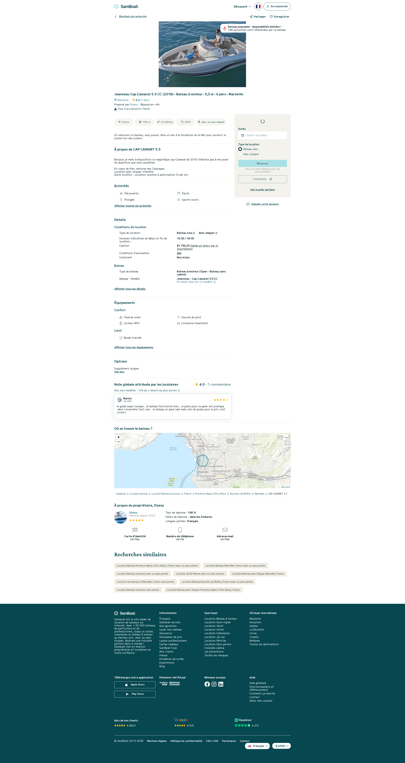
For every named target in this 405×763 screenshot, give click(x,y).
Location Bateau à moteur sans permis (138, 589)
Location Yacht (213, 625)
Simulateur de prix (170, 636)
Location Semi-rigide (217, 622)
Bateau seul (250, 149)
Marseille (255, 618)
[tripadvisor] (243, 720)
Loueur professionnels (173, 640)
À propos (164, 618)
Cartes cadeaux (168, 644)
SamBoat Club (168, 647)
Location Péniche (215, 640)
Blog (162, 666)
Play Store (137, 693)
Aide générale (257, 682)
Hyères (253, 625)
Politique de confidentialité (186, 741)
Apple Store (137, 684)
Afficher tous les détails (130, 288)
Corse (253, 633)
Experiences (166, 662)
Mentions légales (157, 741)
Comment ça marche (262, 693)
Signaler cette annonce (265, 204)
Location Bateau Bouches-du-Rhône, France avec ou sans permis (217, 581)
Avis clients (166, 651)
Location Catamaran (217, 633)
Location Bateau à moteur (220, 618)
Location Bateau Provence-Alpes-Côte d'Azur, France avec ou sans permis (157, 565)
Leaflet (287, 487)
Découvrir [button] (240, 6)
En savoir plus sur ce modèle (195, 281)
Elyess (134, 104)
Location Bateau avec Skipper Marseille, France (258, 573)
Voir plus (119, 371)
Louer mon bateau (170, 629)
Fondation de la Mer (171, 658)
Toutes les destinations (264, 644)
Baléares (254, 640)
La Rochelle (256, 629)
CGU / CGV (212, 741)
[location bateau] (126, 6)
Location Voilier (214, 629)
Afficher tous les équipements (133, 347)
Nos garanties (168, 625)
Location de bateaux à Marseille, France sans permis (145, 581)
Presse (163, 655)
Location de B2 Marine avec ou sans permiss (200, 573)
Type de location (248, 144)
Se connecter (279, 6)
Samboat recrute (169, 622)
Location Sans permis (217, 644)
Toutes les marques (216, 655)
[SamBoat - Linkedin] (221, 684)
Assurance (165, 633)
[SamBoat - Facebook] (207, 684)
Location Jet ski (214, 636)
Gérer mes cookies (260, 700)
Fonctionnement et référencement (261, 688)
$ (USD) (280, 746)
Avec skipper (251, 154)
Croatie (254, 636)
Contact (254, 696)
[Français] (258, 6)
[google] (181, 720)
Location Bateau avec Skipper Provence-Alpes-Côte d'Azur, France (203, 589)
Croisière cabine (214, 647)
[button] (118, 437)
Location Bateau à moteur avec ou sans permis (142, 573)
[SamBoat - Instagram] (214, 684)
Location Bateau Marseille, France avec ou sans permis (235, 565)
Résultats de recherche (132, 16)
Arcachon (255, 622)
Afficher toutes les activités (132, 205)
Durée (242, 128)
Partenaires (229, 741)
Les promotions (214, 651)
